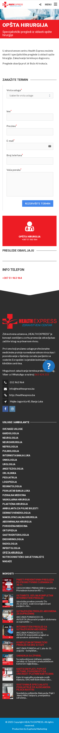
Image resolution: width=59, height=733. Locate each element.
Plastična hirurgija (15, 504)
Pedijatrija (9, 477)
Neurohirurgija (12, 442)
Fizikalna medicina (14, 495)
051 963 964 (17, 382)
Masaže (7, 561)
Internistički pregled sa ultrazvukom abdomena (31, 628)
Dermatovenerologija (16, 513)
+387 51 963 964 (12, 278)
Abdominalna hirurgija (16, 521)
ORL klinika (9, 473)
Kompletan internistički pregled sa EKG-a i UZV (31, 643)
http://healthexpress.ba (22, 395)
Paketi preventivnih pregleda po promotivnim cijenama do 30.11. (35, 582)
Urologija (8, 464)
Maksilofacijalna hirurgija (19, 517)
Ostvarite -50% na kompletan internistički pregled (34, 596)
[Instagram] (12, 408)
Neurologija (10, 438)
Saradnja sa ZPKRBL (28, 655)
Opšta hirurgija (12, 552)
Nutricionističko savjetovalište (23, 557)
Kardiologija (10, 433)
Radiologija (9, 543)
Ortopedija (9, 530)
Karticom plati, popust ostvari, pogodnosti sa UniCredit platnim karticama (34, 671)
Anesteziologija (12, 468)
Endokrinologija (13, 539)
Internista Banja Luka (16, 455)
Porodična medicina (14, 526)
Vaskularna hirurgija (16, 499)
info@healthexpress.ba (21, 388)
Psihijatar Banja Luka (16, 490)
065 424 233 (42, 374)
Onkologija (9, 460)
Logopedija (9, 482)
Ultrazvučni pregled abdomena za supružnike (36, 612)
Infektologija (11, 548)
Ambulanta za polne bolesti (20, 508)
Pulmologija (10, 451)
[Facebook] (5, 408)
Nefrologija (10, 446)
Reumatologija (12, 486)
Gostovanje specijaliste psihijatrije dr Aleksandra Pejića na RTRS (33, 687)
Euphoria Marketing (37, 728)
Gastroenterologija (15, 535)
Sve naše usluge (12, 429)
